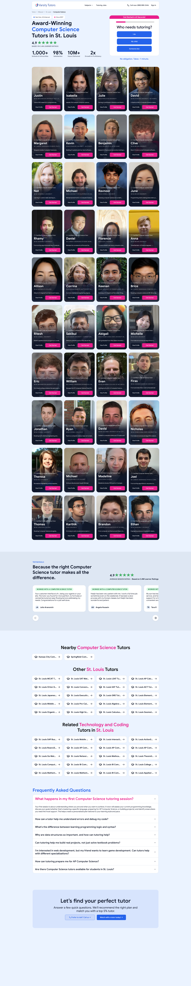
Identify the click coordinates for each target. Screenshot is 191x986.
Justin (38, 95)
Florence (104, 238)
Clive (134, 143)
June (134, 190)
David (135, 95)
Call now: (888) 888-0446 (139, 5)
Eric (36, 381)
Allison (38, 286)
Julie (101, 95)
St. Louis (48, 12)
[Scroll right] (155, 618)
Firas (134, 381)
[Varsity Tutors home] (45, 5)
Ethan (135, 524)
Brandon (104, 524)
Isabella (71, 95)
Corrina (71, 286)
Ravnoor (104, 190)
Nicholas (137, 429)
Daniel (70, 238)
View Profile (38, 107)
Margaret (40, 143)
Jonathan (40, 429)
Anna (134, 238)
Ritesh (38, 333)
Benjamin (105, 143)
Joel (134, 476)
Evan (101, 381)
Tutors (34, 12)
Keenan (103, 286)
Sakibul (71, 333)
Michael (71, 190)
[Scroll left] (36, 618)
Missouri (40, 12)
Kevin (70, 143)
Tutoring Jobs (101, 5)
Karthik (71, 524)
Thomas (39, 524)
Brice (134, 286)
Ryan (69, 429)
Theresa (39, 476)
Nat (36, 190)
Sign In (153, 5)
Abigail (103, 333)
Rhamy (39, 238)
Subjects (88, 5)
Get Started (53, 107)
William (71, 381)
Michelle (137, 333)
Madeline (105, 476)
